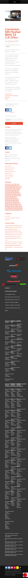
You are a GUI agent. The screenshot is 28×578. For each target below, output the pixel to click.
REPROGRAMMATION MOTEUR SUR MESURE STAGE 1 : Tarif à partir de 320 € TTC (14, 247)
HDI (13, 193)
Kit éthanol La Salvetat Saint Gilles (19, 343)
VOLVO (20, 209)
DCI (11, 191)
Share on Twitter (10, 110)
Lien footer (7, 216)
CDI (6, 188)
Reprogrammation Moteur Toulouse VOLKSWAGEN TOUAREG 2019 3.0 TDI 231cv (13, 238)
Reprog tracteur (8, 173)
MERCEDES (8, 199)
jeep (17, 195)
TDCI (7, 207)
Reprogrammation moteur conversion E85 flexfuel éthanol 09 (15, 461)
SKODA (14, 205)
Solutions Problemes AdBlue (11, 302)
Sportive (19, 205)
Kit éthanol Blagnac (19, 335)
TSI (21, 207)
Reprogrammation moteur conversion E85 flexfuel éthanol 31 (15, 413)
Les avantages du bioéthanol (19, 354)
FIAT (17, 191)
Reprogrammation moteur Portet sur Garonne (9, 364)
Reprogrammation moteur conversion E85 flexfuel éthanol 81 (15, 422)
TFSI (13, 207)
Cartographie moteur (10, 294)
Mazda (14, 197)
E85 (13, 112)
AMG (14, 184)
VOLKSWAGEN (14, 209)
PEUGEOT (16, 201)
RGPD (6, 310)
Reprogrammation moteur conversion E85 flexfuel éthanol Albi (14, 555)
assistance (25, 575)
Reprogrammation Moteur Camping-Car (14, 539)
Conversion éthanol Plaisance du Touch (19, 325)
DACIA (7, 191)
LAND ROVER (9, 197)
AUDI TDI (8, 186)
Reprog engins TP (9, 177)
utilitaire (7, 209)
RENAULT (18, 203)
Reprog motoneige (9, 175)
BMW (11, 112)
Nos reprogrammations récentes (11, 41)
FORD (7, 193)
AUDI (17, 184)
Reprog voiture (8, 166)
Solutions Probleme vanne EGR (12, 305)
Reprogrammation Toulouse (15, 325)
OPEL (11, 201)
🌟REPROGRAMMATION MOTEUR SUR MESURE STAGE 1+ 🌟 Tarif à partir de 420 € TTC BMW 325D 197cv (13, 227)
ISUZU (12, 195)
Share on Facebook (6, 110)
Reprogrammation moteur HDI (12, 297)
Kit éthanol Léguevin (19, 349)
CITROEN (18, 188)
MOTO (17, 199)
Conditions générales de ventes (12, 307)
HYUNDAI (8, 195)
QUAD (13, 203)
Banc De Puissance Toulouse (12, 533)
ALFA (10, 184)
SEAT (9, 205)
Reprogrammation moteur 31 (9, 379)
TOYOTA (17, 207)
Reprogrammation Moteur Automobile (11, 536)
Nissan (7, 201)
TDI (10, 207)
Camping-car (18, 186)
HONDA (17, 193)
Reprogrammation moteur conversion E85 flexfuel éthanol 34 (21, 433)
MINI (13, 199)
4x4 (6, 184)
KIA (20, 195)
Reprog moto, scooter (10, 168)
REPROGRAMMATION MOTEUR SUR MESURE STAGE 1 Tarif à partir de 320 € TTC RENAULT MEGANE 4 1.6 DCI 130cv (13, 233)
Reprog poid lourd (9, 169)
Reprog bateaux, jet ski (10, 171)
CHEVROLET (11, 188)
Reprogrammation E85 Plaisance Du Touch (15, 341)
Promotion (7, 219)
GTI (10, 193)
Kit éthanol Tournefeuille (20, 339)
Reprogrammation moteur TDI (12, 299)
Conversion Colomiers (19, 331)
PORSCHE (8, 203)
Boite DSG (7, 178)
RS (6, 205)
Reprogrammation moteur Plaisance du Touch (9, 326)
